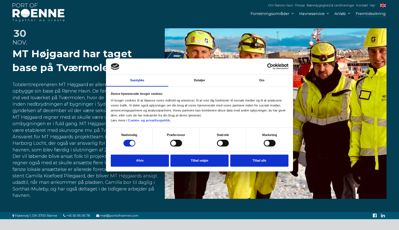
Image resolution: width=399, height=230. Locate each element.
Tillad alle (259, 160)
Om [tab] (261, 80)
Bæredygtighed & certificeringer (330, 5)
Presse (300, 5)
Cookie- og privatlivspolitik (149, 120)
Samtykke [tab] (137, 80)
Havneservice (312, 13)
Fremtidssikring (371, 13)
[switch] (176, 143)
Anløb (340, 13)
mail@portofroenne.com (118, 216)
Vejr (372, 5)
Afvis (140, 160)
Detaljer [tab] (199, 80)
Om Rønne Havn (280, 5)
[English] (383, 5)
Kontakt (362, 5)
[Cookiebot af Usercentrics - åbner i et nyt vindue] (270, 66)
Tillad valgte (199, 160)
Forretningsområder (270, 13)
